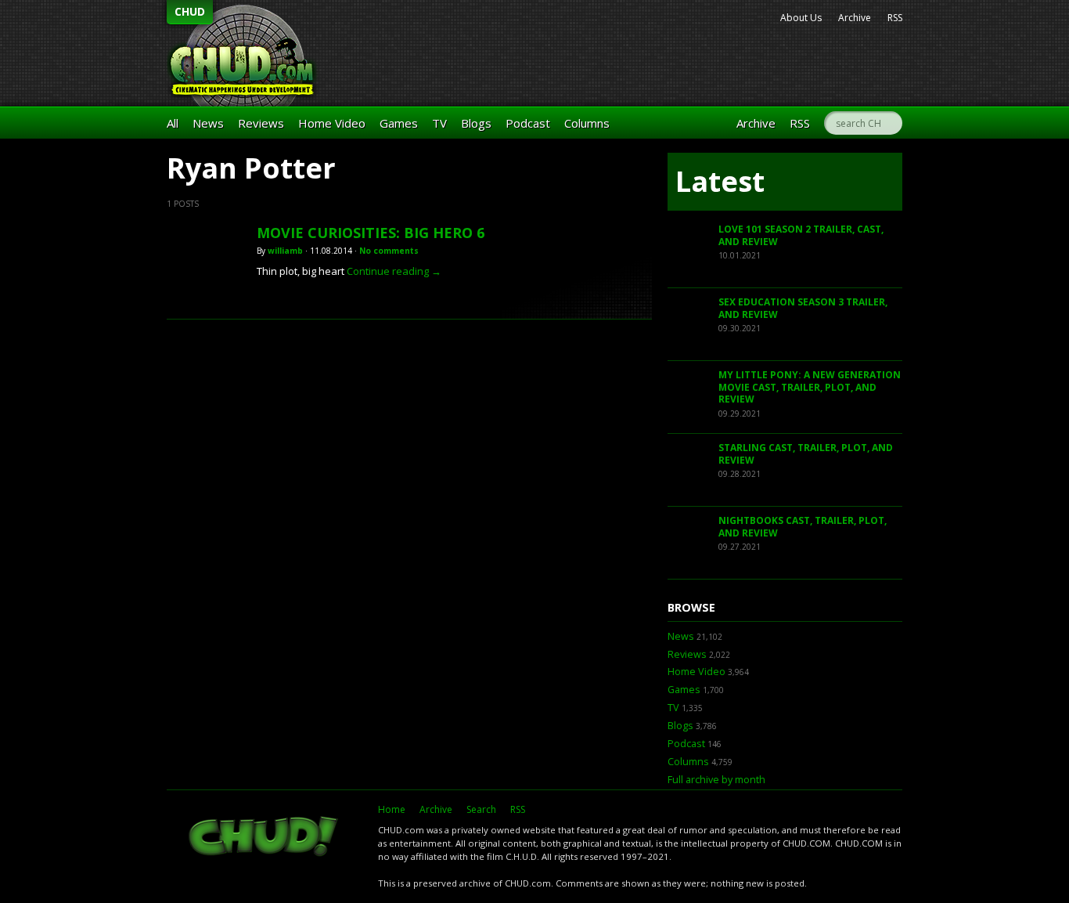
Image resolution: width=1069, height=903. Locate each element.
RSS (894, 17)
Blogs (476, 123)
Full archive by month (716, 779)
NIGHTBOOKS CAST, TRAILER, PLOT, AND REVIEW (802, 527)
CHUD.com (264, 838)
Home (391, 809)
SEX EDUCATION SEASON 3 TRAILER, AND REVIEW (802, 308)
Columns (587, 123)
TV (439, 123)
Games (399, 123)
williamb (285, 250)
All (172, 123)
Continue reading (394, 271)
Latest (720, 181)
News (208, 123)
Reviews (261, 123)
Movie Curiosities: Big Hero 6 (370, 232)
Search (481, 809)
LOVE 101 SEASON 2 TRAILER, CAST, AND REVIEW (801, 235)
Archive (854, 17)
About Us (801, 17)
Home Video (331, 123)
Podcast (528, 123)
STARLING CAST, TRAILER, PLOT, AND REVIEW (805, 454)
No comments (389, 250)
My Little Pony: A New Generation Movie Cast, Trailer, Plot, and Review (809, 387)
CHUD (190, 11)
